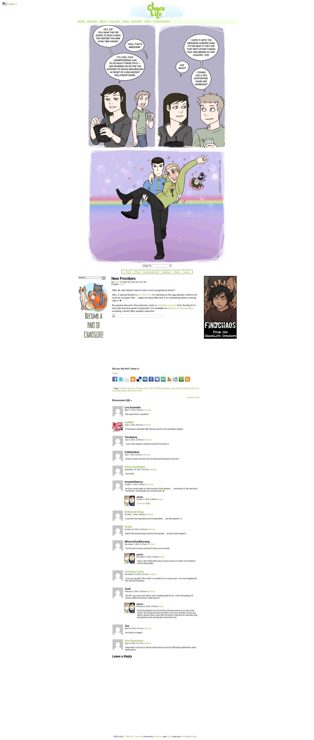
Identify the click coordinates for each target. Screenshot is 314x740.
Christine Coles (134, 571)
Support (136, 21)
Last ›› (187, 272)
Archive (92, 21)
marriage (166, 388)
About (103, 21)
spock (130, 391)
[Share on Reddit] (175, 379)
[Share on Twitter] (120, 379)
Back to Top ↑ (192, 737)
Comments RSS (193, 397)
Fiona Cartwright (135, 467)
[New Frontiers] (157, 263)
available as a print (167, 305)
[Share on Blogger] (133, 379)
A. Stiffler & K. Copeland (132, 737)
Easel (169, 737)
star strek (138, 391)
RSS (183, 737)
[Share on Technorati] (181, 379)
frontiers (123, 388)
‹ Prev (137, 272)
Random (166, 272)
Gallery (115, 21)
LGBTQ (157, 388)
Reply (149, 410)
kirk (146, 388)
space (124, 391)
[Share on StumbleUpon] (163, 379)
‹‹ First (127, 272)
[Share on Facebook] (114, 379)
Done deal (141, 503)
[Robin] (118, 535)
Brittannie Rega (134, 511)
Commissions (161, 21)
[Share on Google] (151, 379)
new (172, 388)
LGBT (150, 388)
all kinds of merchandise (180, 308)
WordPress (158, 737)
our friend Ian (145, 294)
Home (81, 21)
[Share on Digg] (145, 379)
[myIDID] (118, 430)
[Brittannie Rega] (118, 520)
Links (125, 21)
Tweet (115, 373)
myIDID (129, 422)
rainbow (186, 388)
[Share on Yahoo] (169, 379)
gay (129, 388)
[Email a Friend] (127, 379)
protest (178, 388)
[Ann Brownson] (118, 649)
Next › (177, 272)
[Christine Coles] (118, 580)
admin (117, 282)
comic (122, 284)
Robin (128, 526)
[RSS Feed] (187, 379)
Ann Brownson (134, 640)
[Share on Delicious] (139, 379)
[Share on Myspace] (157, 379)
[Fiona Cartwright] (118, 475)
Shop (147, 21)
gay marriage (137, 388)
